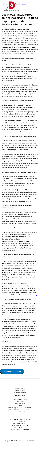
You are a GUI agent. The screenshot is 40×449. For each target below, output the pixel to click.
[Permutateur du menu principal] (24, 6)
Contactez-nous (20, 388)
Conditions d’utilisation (20, 392)
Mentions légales (20, 390)
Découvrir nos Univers (12, 371)
